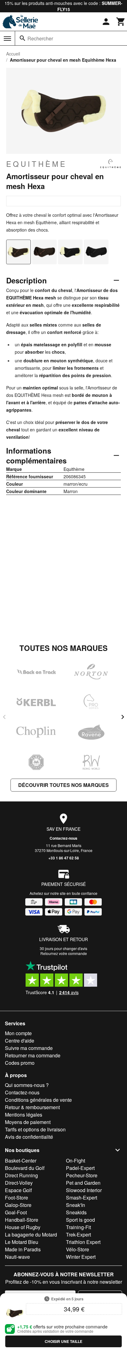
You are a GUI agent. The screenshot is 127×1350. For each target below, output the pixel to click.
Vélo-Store (77, 1249)
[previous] (4, 717)
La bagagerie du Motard (31, 1234)
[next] (122, 717)
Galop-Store (18, 1204)
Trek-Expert (78, 1234)
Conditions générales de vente (38, 1099)
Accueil (13, 54)
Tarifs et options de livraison (35, 1129)
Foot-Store (16, 1197)
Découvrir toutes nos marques (63, 784)
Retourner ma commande (32, 1055)
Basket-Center (20, 1160)
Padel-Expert (80, 1167)
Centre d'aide (19, 1040)
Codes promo (20, 1062)
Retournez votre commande (63, 953)
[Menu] (7, 38)
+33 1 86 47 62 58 (63, 858)
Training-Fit (78, 1227)
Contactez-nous (63, 838)
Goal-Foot (16, 1212)
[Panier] (121, 22)
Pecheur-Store (81, 1175)
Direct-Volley (19, 1182)
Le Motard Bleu (21, 1241)
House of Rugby (22, 1227)
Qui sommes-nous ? (27, 1085)
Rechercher (40, 38)
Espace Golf (18, 1190)
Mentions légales (23, 1114)
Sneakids (76, 1212)
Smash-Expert (81, 1197)
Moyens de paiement (28, 1122)
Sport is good (80, 1219)
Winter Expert (81, 1256)
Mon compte (18, 1033)
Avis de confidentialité (29, 1136)
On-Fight (75, 1160)
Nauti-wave (17, 1256)
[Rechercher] (22, 38)
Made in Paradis (23, 1249)
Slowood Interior (84, 1190)
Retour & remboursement (32, 1107)
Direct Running (21, 1175)
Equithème (36, 164)
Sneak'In (75, 1204)
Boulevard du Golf (24, 1167)
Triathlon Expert (83, 1241)
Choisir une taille (63, 1341)
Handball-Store (21, 1219)
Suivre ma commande (29, 1048)
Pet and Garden (83, 1182)
